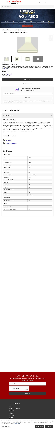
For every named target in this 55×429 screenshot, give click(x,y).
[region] (27, 424)
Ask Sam (27, 97)
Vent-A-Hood (9, 74)
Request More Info (28, 83)
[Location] (39, 2)
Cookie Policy (17, 423)
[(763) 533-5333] (45, 2)
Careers (11, 417)
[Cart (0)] (50, 2)
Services (11, 412)
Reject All (49, 426)
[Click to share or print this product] (51, 36)
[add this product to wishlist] (51, 39)
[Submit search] (51, 6)
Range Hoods (14, 29)
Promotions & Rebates (14, 408)
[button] (4, 2)
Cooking (8, 29)
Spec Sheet (8, 140)
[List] (34, 2)
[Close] (52, 421)
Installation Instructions (11, 143)
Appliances (4, 29)
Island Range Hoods (22, 29)
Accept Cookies (39, 426)
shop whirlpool (27, 26)
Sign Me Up (27, 393)
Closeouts (11, 410)
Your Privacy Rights (6, 426)
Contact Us (11, 415)
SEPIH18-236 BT (8, 75)
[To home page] (14, 2)
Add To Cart (27, 79)
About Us (11, 413)
